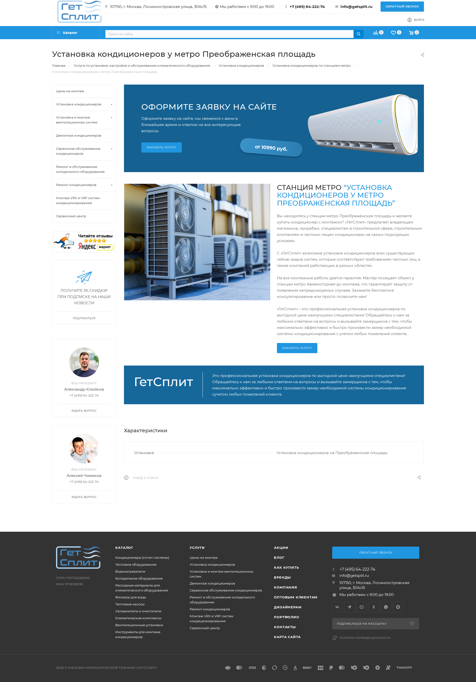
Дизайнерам (287, 607)
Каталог (124, 548)
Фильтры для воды (130, 597)
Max (398, 607)
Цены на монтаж (204, 557)
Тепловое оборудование (135, 564)
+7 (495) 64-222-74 (307, 6)
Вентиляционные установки (139, 625)
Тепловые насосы (130, 604)
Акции (281, 548)
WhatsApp (386, 607)
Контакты (285, 627)
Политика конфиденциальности (364, 638)
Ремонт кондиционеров (210, 609)
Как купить (286, 567)
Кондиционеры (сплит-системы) (142, 557)
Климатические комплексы (138, 618)
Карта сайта (287, 637)
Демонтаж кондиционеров (212, 583)
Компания (285, 587)
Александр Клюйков (84, 389)
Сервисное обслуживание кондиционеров (226, 590)
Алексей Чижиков (84, 475)
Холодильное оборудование (139, 578)
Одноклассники (373, 607)
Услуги (197, 548)
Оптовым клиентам (296, 597)
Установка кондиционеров (212, 564)
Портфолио (286, 617)
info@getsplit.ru (356, 6)
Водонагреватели (130, 571)
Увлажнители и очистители (138, 611)
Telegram (349, 607)
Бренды (282, 577)
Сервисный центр (205, 628)
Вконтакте (337, 607)
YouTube (361, 607)
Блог (279, 557)
